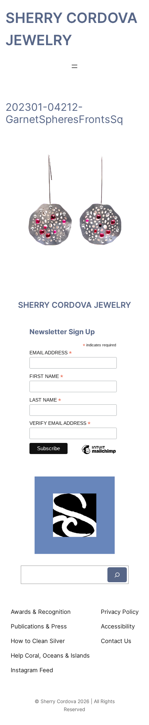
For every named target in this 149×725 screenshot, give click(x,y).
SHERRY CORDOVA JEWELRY (74, 305)
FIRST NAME (46, 376)
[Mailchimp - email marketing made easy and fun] (98, 455)
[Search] (117, 574)
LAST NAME (45, 400)
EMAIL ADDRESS (50, 352)
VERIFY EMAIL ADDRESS (59, 423)
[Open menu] (74, 66)
